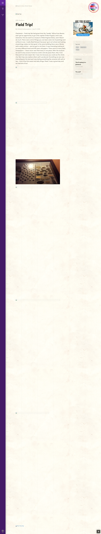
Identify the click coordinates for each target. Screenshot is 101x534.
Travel (77, 49)
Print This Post (20, 526)
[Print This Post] (16, 526)
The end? (78, 72)
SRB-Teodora (20, 20)
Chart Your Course (83, 35)
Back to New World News (24, 6)
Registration (83, 47)
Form (77, 47)
